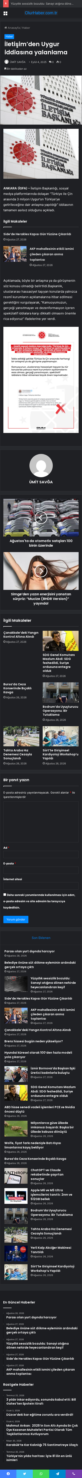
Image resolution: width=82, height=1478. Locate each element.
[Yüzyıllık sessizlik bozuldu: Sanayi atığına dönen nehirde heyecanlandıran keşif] (16, 984)
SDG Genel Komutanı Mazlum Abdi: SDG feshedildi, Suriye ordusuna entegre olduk (59, 663)
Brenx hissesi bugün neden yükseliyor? (33, 1041)
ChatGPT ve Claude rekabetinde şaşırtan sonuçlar (47, 1174)
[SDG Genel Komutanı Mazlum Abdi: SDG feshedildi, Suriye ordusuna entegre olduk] (61, 641)
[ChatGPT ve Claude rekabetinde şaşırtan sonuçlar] (16, 1176)
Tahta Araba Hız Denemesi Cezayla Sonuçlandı (17, 754)
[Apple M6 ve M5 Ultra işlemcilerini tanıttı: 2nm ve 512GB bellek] (16, 1196)
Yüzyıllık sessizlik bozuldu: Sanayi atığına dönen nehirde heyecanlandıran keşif (53, 982)
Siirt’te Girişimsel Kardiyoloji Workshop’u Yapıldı (60, 754)
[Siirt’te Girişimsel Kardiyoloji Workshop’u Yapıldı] (61, 736)
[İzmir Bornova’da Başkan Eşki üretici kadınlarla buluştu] (16, 1074)
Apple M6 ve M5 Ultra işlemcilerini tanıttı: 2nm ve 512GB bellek (51, 1194)
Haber (26, 27)
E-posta (9, 863)
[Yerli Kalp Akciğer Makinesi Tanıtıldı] (16, 1253)
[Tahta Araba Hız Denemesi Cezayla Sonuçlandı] (21, 736)
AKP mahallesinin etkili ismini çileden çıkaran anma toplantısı (52, 254)
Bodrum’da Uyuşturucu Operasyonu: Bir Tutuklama (60, 711)
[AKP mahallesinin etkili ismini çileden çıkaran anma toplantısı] (14, 254)
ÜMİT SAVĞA (17, 62)
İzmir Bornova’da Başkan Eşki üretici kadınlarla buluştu (53, 1070)
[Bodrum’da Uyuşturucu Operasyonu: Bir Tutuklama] (61, 692)
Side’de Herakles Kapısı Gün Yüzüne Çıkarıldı (37, 234)
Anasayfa (13, 27)
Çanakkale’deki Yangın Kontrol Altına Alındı (20, 635)
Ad (6, 847)
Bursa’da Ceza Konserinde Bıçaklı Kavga (17, 688)
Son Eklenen (41, 938)
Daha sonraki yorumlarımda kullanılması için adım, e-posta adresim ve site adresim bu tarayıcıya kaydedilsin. (39, 901)
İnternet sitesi (12, 879)
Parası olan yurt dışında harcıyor (29, 951)
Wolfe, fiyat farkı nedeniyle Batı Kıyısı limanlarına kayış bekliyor (32, 1145)
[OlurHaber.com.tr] (41, 12)
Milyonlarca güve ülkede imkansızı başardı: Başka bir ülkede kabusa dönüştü (52, 1127)
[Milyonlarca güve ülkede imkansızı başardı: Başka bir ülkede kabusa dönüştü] (16, 1129)
